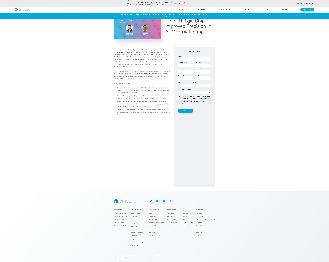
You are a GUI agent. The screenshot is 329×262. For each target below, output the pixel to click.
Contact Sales (307, 9)
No (166, 17)
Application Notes (172, 216)
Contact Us (201, 235)
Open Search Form (312, 3)
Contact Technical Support (203, 226)
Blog (168, 226)
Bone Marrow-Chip (136, 235)
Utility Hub (199, 222)
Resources (171, 210)
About (185, 210)
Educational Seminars (173, 219)
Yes (163, 17)
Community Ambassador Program (205, 219)
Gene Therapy (153, 219)
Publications (170, 213)
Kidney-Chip (134, 223)
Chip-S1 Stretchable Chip (121, 219)
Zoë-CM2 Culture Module (121, 216)
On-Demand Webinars (173, 222)
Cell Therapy (152, 216)
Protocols (199, 213)
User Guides (199, 216)
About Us (185, 213)
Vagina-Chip (134, 245)
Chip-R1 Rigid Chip (119, 222)
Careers (185, 216)
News (184, 219)
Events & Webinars (188, 222)
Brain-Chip (134, 216)
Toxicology (152, 235)
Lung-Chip (134, 239)
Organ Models (203, 9)
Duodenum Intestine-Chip (138, 220)
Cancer (151, 213)
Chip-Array (117, 229)
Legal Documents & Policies (121, 258)
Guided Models (137, 232)
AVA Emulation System (120, 213)
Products (181, 9)
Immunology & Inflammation (157, 222)
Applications (226, 9)
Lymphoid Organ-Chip (137, 242)
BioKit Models (137, 213)
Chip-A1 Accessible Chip (120, 226)
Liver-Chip (134, 226)
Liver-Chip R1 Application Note (141, 74)
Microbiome (152, 229)
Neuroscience (152, 232)
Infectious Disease (154, 226)
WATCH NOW (178, 3)
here (166, 14)
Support (199, 210)
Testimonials (186, 226)
